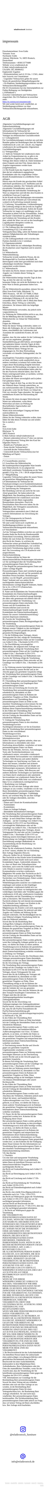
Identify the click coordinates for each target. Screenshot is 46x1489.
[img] (13, 8)
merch (33, 1483)
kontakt (27, 1483)
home (7, 1483)
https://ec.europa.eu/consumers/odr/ (17, 102)
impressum (40, 1484)
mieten (20, 1483)
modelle (14, 1483)
